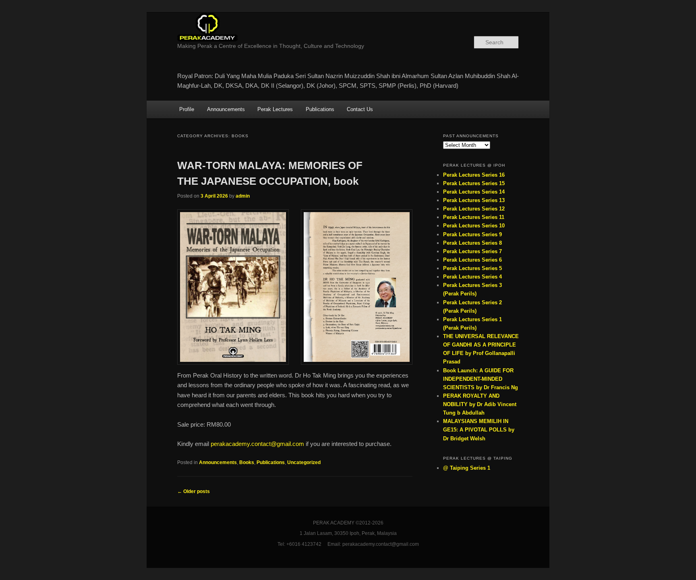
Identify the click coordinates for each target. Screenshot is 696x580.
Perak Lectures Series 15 (474, 183)
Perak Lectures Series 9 (472, 234)
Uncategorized (304, 462)
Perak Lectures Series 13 (474, 200)
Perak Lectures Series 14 (474, 192)
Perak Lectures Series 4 (472, 277)
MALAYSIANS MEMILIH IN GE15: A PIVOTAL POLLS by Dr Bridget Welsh (478, 429)
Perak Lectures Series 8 (472, 243)
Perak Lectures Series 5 (472, 268)
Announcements (226, 109)
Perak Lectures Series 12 (474, 209)
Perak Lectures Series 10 (474, 226)
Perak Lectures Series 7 (472, 251)
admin (243, 196)
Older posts (193, 491)
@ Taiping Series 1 (466, 468)
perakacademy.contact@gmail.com (257, 443)
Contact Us (360, 109)
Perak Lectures (275, 109)
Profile (186, 109)
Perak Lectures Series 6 (472, 260)
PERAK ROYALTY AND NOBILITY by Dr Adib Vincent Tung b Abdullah (479, 404)
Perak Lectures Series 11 (473, 217)
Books (246, 462)
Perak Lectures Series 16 (474, 175)
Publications (320, 109)
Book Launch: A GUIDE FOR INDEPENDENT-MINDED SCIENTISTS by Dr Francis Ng (480, 378)
